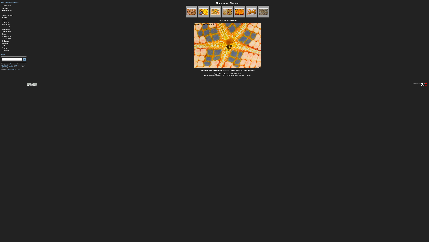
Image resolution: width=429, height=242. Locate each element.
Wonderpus (5, 50)
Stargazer (5, 43)
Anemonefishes (7, 10)
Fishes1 (4, 17)
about (3, 54)
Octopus (4, 34)
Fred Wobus (13, 64)
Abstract (4, 8)
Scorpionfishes (6, 36)
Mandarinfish (6, 27)
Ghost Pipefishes (7, 15)
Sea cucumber (6, 39)
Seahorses (5, 41)
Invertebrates (6, 24)
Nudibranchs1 (6, 29)
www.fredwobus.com (14, 69)
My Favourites (6, 6)
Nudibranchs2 (6, 31)
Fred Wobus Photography (10, 2)
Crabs (4, 13)
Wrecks (4, 48)
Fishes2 (4, 20)
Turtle (3, 46)
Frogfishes (5, 22)
